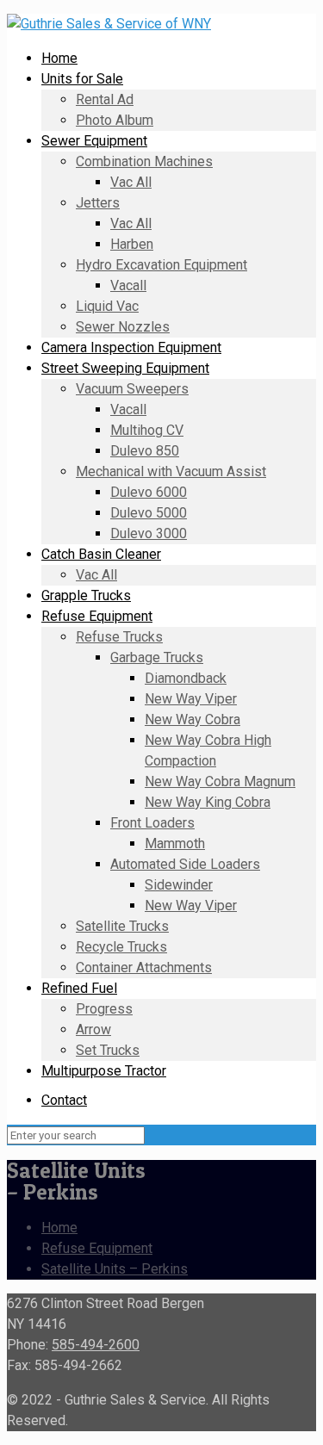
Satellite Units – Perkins (114, 1269)
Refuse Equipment (96, 1248)
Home (59, 1227)
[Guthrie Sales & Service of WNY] (109, 24)
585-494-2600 (96, 1344)
